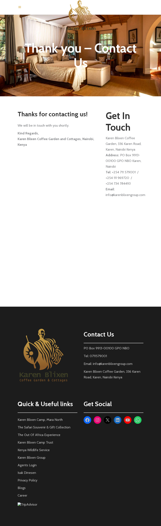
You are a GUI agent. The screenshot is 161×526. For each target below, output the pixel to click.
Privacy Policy (27, 480)
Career (22, 495)
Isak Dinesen (27, 473)
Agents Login (27, 465)
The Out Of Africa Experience (39, 435)
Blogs (22, 488)
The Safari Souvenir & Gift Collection (44, 427)
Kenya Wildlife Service (34, 450)
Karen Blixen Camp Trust (35, 442)
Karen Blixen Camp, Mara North (40, 420)
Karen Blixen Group (31, 458)
